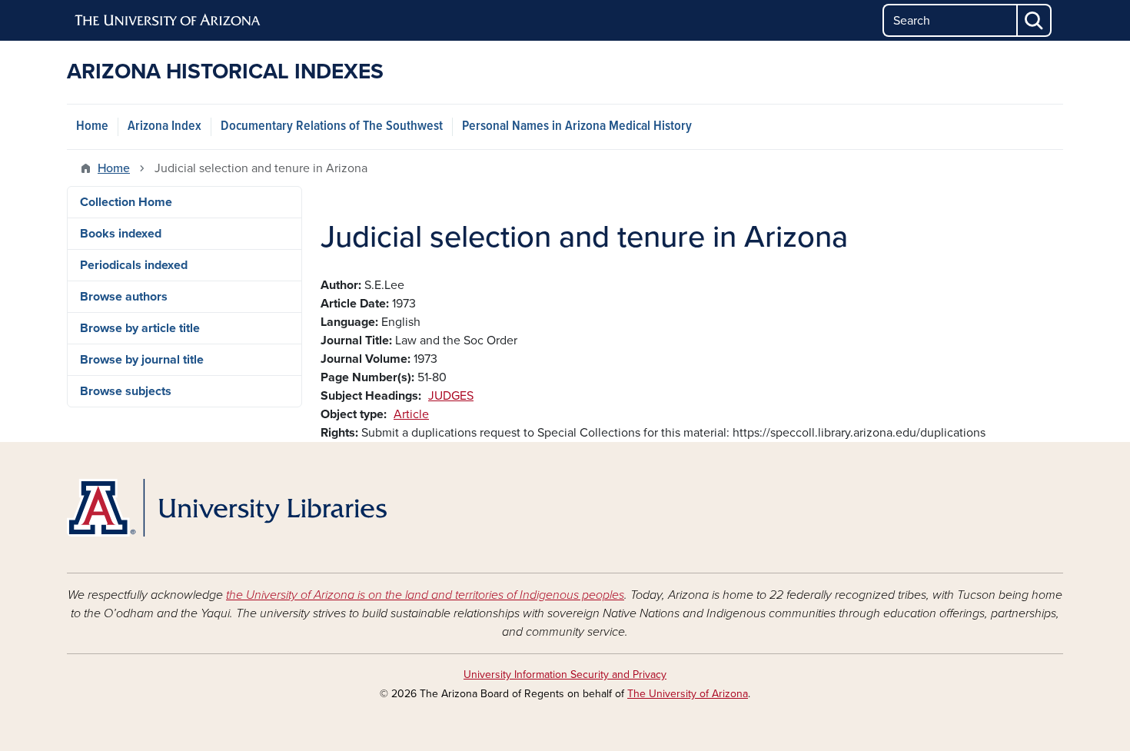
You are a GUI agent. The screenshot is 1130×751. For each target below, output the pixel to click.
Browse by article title (140, 328)
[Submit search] (1035, 20)
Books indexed (120, 233)
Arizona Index (164, 126)
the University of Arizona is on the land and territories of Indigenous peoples (425, 595)
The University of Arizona (687, 693)
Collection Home (126, 202)
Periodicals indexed (134, 265)
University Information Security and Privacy (565, 674)
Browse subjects (125, 391)
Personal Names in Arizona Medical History (577, 126)
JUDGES (451, 396)
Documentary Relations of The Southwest (332, 126)
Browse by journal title (142, 359)
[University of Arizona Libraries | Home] (227, 508)
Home (92, 126)
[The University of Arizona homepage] (168, 21)
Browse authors (124, 296)
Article (411, 414)
